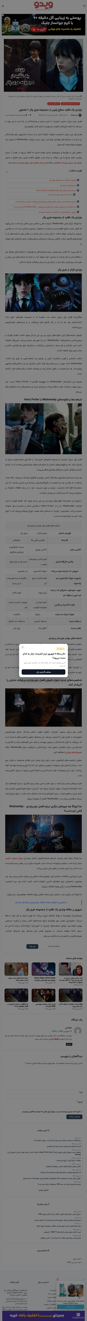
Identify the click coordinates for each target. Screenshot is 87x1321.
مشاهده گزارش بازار (43, 672)
